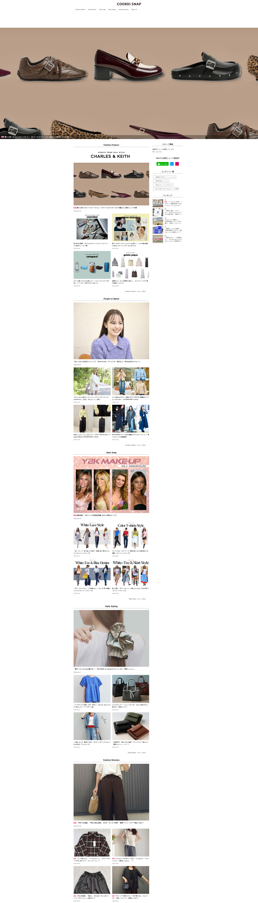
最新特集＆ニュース (162, 181)
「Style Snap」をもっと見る (136, 599)
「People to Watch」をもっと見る (135, 445)
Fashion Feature (111, 145)
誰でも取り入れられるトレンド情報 (167, 189)
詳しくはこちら (157, 151)
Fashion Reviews (111, 760)
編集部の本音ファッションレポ (165, 177)
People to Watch (111, 299)
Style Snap (111, 452)
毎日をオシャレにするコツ (164, 185)
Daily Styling (111, 606)
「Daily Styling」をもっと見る (136, 752)
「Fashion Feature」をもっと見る (135, 291)
